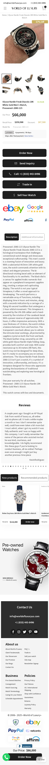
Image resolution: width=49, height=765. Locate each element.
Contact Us (10, 667)
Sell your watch (30, 656)
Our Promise (10, 660)
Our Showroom (11, 656)
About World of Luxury (14, 649)
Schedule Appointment (14, 698)
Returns (27, 701)
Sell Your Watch (26, 195)
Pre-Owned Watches (13, 680)
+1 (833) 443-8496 (38, 3)
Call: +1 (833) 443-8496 (27, 173)
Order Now (24, 757)
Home (4, 15)
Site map (27, 660)
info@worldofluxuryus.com (15, 3)
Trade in (27, 652)
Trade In (27, 184)
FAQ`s (26, 649)
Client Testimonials (13, 652)
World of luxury (24, 8)
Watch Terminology (13, 691)
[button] (3, 466)
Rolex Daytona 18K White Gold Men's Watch (19, 513)
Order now (30, 522)
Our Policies (29, 684)
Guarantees (28, 697)
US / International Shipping (30, 688)
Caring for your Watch (14, 695)
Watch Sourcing (11, 687)
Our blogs (9, 663)
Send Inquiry (27, 163)
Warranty (27, 708)
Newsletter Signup (31, 663)
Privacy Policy (29, 680)
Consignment (10, 684)
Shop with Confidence (32, 694)
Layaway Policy (30, 704)
